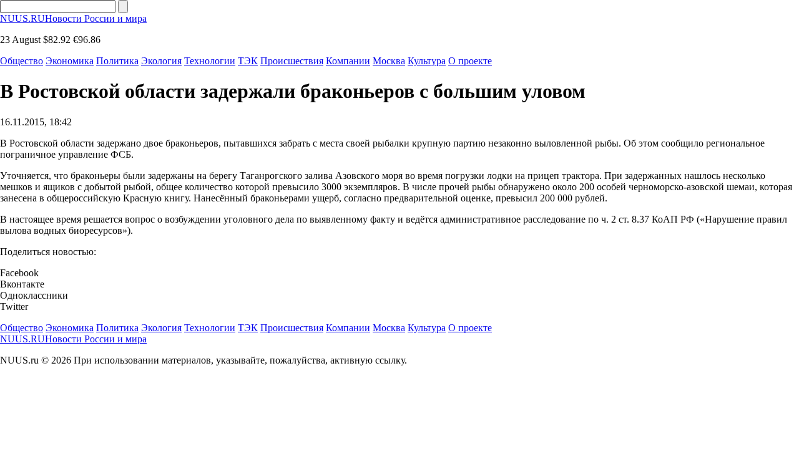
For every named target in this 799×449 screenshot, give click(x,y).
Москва (389, 61)
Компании (348, 61)
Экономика (70, 61)
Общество (21, 61)
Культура (427, 61)
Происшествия (291, 61)
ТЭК (248, 61)
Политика (117, 61)
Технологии (209, 61)
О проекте (470, 61)
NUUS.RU (73, 18)
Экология (161, 61)
